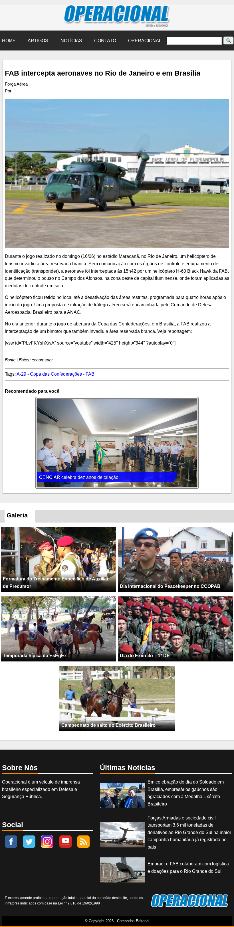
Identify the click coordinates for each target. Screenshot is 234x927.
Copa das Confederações (56, 374)
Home (9, 40)
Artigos (38, 40)
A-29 (21, 374)
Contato (105, 40)
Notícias (71, 40)
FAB (90, 374)
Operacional (145, 40)
